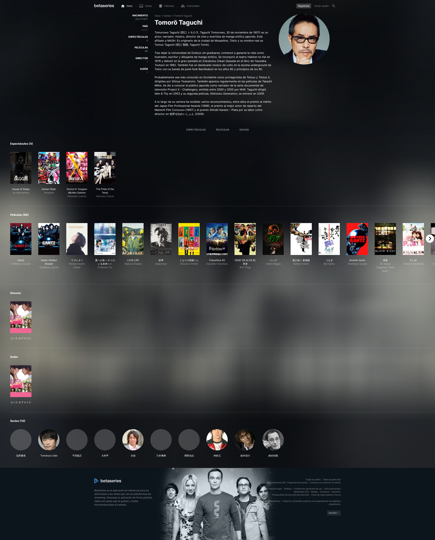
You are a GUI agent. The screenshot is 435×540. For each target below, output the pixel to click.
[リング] (273, 239)
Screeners (325, 491)
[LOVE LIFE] (133, 239)
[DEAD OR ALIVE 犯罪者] (245, 239)
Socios (244, 129)
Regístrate (303, 5)
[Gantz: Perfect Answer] (48, 239)
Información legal (273, 488)
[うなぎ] (329, 239)
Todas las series (313, 479)
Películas (222, 129)
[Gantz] (20, 239)
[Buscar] (333, 6)
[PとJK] (413, 239)
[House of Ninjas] (20, 168)
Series (167, 15)
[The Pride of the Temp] (105, 168)
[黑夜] (385, 239)
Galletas (288, 488)
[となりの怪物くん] (189, 239)
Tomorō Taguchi (183, 15)
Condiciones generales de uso (308, 488)
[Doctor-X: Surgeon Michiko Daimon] (77, 168)
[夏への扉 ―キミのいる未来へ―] (105, 239)
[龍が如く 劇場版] (301, 239)
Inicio (157, 15)
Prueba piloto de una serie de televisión (290, 494)
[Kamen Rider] (48, 168)
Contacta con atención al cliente (325, 482)
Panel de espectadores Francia (326, 494)
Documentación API (276, 482)
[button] (20, 443)
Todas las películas (332, 479)
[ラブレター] (77, 239)
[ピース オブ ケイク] (20, 317)
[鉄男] (161, 239)
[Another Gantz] (357, 239)
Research (336, 491)
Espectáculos (196, 129)
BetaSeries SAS (301, 491)
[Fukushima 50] (217, 239)
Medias (314, 491)
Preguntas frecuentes (297, 482)
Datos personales (332, 488)
